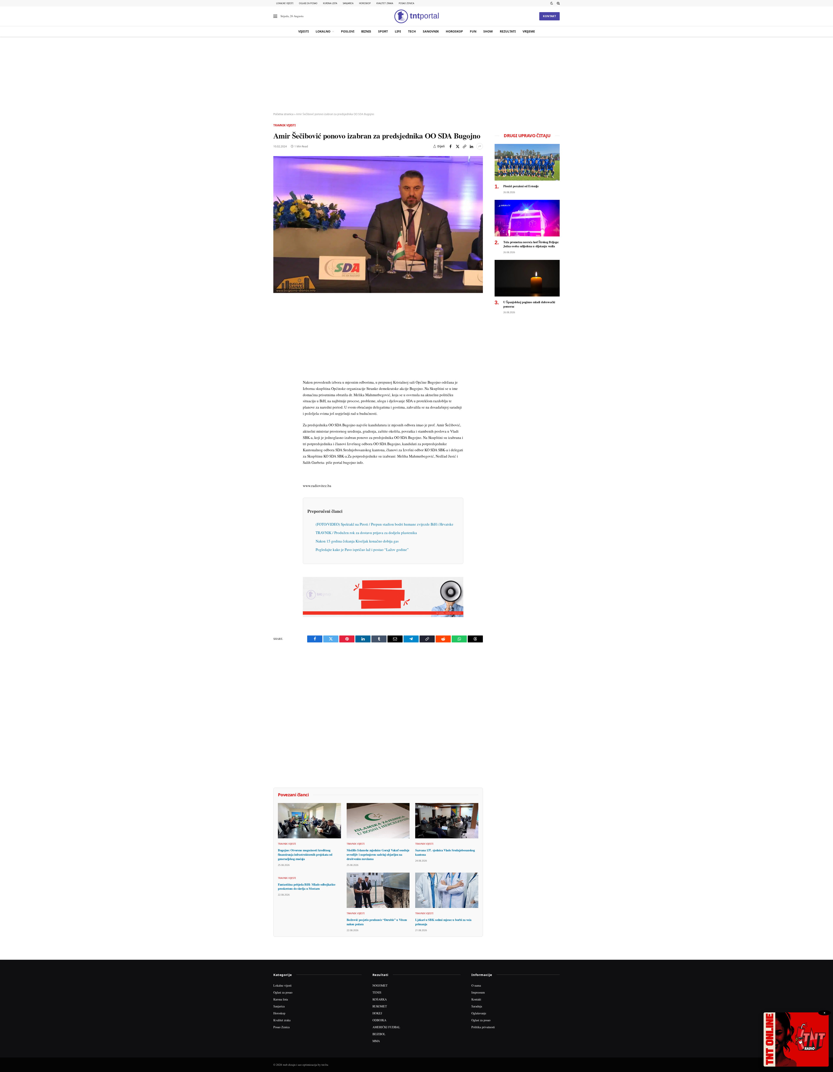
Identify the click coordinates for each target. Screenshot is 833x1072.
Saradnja (476, 1006)
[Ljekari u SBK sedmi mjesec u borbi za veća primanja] (446, 890)
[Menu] (275, 16)
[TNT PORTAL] (416, 16)
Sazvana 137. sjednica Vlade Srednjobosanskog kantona (445, 852)
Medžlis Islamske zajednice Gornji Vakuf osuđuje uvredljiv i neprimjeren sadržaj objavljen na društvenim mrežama (378, 854)
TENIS (376, 992)
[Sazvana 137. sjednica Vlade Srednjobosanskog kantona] (446, 820)
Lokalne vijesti (284, 3)
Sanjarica (348, 3)
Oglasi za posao (308, 3)
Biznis (366, 31)
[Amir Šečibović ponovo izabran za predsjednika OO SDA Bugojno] (378, 224)
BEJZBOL (378, 1034)
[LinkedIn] (277, 364)
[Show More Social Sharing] (479, 146)
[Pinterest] (277, 334)
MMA (376, 1041)
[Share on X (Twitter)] (457, 146)
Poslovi (347, 31)
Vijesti (303, 31)
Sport (383, 31)
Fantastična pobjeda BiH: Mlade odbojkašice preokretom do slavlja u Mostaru (306, 886)
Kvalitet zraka (384, 3)
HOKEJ (377, 1013)
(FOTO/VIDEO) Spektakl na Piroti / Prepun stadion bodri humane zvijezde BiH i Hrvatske (384, 524)
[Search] (558, 3)
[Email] (277, 344)
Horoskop (365, 3)
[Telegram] (277, 384)
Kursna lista (330, 3)
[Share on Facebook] (450, 146)
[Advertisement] (416, 74)
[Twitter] (277, 324)
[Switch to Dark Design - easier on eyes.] (551, 3)
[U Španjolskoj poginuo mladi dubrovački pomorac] (527, 278)
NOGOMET (380, 985)
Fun (473, 31)
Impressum (478, 992)
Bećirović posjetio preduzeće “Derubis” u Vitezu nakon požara (377, 922)
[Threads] (277, 404)
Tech (412, 31)
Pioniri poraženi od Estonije (521, 186)
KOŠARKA (379, 999)
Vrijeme (529, 31)
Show (488, 31)
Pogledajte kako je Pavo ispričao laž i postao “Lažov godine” (362, 549)
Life (398, 31)
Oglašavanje (478, 1013)
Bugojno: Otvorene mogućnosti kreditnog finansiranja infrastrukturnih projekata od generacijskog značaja (305, 854)
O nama (476, 985)
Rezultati (508, 31)
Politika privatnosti (483, 1027)
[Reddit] (277, 374)
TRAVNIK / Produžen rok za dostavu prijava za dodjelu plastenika (366, 532)
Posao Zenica (406, 3)
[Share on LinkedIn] (471, 146)
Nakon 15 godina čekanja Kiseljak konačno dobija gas (357, 541)
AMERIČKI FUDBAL (386, 1027)
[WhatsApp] (277, 394)
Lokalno (323, 31)
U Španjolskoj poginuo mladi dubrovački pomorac (529, 304)
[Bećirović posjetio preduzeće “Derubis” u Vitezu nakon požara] (378, 890)
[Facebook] (277, 314)
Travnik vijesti (284, 125)
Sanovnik (431, 31)
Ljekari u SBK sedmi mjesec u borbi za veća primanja (443, 922)
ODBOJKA (379, 1020)
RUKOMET (379, 1006)
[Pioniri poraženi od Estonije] (527, 162)
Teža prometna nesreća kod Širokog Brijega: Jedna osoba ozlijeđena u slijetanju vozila (531, 244)
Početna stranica (283, 114)
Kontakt (549, 16)
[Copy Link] (464, 146)
